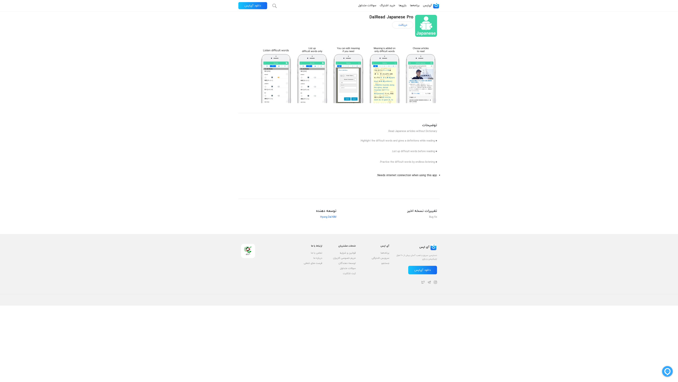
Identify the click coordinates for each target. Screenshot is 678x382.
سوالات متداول (367, 5)
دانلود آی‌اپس (253, 6)
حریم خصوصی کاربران (344, 258)
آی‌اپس (427, 5)
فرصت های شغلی (313, 263)
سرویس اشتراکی (380, 258)
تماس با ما (316, 253)
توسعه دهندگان (347, 263)
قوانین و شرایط (348, 253)
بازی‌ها (402, 5)
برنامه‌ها (415, 5)
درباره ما (317, 258)
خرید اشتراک (387, 5)
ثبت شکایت (349, 273)
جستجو (385, 263)
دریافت (403, 25)
